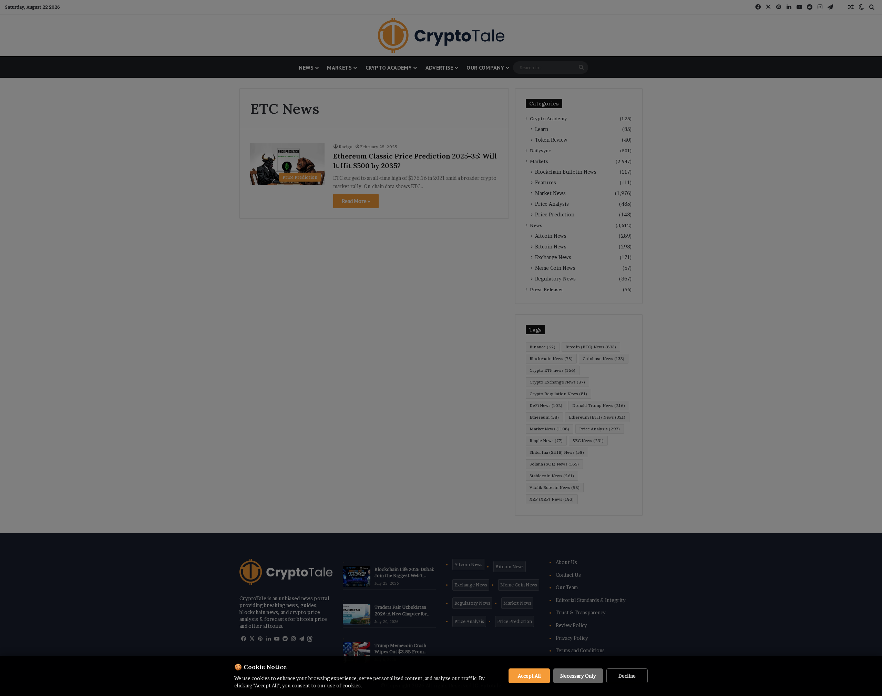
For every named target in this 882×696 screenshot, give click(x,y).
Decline (627, 676)
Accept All (529, 676)
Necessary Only (578, 676)
